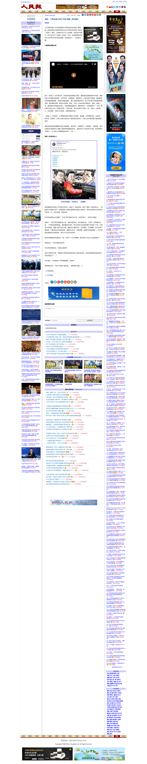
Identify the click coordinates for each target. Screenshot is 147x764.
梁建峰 (112, 683)
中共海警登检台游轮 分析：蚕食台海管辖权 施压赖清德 (68, 337)
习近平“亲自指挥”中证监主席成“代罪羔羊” (65, 353)
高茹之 (116, 715)
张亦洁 (117, 713)
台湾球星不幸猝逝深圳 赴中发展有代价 (64, 429)
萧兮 (111, 679)
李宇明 (119, 703)
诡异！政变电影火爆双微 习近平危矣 (64, 339)
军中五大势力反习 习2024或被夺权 (62, 438)
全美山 (120, 693)
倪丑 (111, 729)
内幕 (36, 11)
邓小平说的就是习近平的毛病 (61, 344)
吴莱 (115, 725)
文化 (90, 11)
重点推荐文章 (31, 22)
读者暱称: (47, 320)
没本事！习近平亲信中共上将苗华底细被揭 (65, 341)
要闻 (30, 11)
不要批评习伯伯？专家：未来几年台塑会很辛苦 (66, 433)
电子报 (125, 1)
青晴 (119, 717)
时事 (43, 11)
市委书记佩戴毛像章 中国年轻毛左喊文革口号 (65, 408)
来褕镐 (117, 701)
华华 (111, 723)
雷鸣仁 (112, 695)
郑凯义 (112, 681)
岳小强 (119, 681)
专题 (97, 11)
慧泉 (117, 711)
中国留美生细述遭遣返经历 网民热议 (63, 406)
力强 (114, 677)
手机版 (120, 1)
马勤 (118, 725)
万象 (76, 11)
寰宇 (103, 11)
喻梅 (114, 723)
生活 (83, 11)
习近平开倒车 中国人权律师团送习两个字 (65, 402)
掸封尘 (109, 699)
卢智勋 (109, 707)
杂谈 (123, 11)
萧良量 (114, 719)
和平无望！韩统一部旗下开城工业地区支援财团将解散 (69, 415)
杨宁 (111, 697)
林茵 (116, 699)
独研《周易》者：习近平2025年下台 (62, 392)
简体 (114, 1)
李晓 (115, 727)
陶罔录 (109, 713)
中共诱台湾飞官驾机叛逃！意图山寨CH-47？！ (67, 470)
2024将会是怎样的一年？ (60, 456)
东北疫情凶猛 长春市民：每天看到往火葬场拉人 (67, 399)
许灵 (114, 729)
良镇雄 (113, 707)
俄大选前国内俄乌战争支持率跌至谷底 (63, 484)
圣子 (114, 697)
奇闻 (63, 11)
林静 (108, 683)
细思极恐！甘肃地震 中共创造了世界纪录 (66, 481)
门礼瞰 (119, 719)
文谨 (114, 675)
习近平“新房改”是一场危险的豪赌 (61, 334)
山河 (108, 697)
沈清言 (117, 675)
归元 (119, 695)
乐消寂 (112, 703)
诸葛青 (117, 729)
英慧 (108, 711)
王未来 (113, 701)
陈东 (117, 723)
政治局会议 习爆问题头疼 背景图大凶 (64, 419)
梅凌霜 (112, 673)
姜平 (112, 717)
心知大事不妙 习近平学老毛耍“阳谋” (64, 474)
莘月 (115, 705)
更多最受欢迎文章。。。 (119, 667)
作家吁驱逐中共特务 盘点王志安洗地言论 (65, 422)
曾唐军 (121, 701)
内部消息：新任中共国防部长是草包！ (64, 397)
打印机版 (50, 275)
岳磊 (114, 721)
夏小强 (112, 715)
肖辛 (116, 685)
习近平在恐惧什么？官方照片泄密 (62, 351)
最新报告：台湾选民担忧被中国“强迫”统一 (65, 424)
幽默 (50, 11)
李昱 (108, 679)
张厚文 (119, 679)
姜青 (111, 719)
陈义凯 (120, 707)
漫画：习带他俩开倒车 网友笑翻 (63, 413)
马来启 (114, 691)
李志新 (109, 705)
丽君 (115, 673)
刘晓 (108, 675)
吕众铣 (119, 705)
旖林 (108, 723)
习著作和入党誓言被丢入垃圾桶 (63, 395)
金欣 (108, 673)
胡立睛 (109, 701)
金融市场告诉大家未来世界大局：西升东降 (65, 449)
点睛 (111, 711)
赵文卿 (109, 717)
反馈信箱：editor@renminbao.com (73, 740)
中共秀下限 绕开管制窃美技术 (62, 468)
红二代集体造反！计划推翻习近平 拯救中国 (65, 427)
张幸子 (116, 693)
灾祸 (70, 11)
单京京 (112, 731)
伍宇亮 (117, 677)
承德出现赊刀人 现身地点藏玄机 (64, 452)
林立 (118, 727)
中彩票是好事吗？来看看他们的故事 (64, 465)
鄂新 (108, 721)
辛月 (115, 703)
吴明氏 (113, 699)
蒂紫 (116, 709)
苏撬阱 (109, 725)
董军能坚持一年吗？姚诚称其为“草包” (64, 447)
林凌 (108, 731)
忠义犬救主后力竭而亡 (59, 479)
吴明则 (113, 713)
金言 (116, 707)
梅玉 (111, 733)
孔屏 (118, 673)
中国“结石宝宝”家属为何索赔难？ (62, 436)
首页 (23, 11)
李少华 (116, 731)
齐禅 (108, 727)
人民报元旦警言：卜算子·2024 (62, 443)
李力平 (120, 715)
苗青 (108, 715)
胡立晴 (120, 683)
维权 (110, 11)
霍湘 (108, 733)
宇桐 (112, 705)
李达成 (47, 23)
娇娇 (119, 731)
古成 (111, 691)
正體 (117, 1)
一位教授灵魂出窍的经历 (59, 440)
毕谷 (108, 709)
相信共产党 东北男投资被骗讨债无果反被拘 (66, 463)
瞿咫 (111, 721)
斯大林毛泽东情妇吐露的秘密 (61, 461)
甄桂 (119, 709)
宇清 (114, 711)
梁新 (108, 729)
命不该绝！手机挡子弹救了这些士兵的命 (65, 477)
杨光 (108, 693)
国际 (56, 11)
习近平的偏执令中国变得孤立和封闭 (62, 349)
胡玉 (108, 703)
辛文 (111, 675)
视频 (117, 11)
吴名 (108, 681)
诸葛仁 (112, 727)
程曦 (108, 677)
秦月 (117, 697)
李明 (111, 677)
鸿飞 (120, 713)
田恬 (117, 721)
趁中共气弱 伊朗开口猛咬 (60, 411)
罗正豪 (112, 693)
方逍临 (109, 685)
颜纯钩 (116, 695)
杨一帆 (114, 679)
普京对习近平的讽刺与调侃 (60, 346)
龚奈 (115, 681)
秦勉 (108, 691)
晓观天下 (112, 709)
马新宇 (119, 691)
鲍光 (108, 719)
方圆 (119, 699)
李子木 (113, 685)
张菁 (108, 695)
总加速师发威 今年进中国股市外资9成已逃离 (65, 454)
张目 (112, 725)
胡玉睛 (116, 683)
